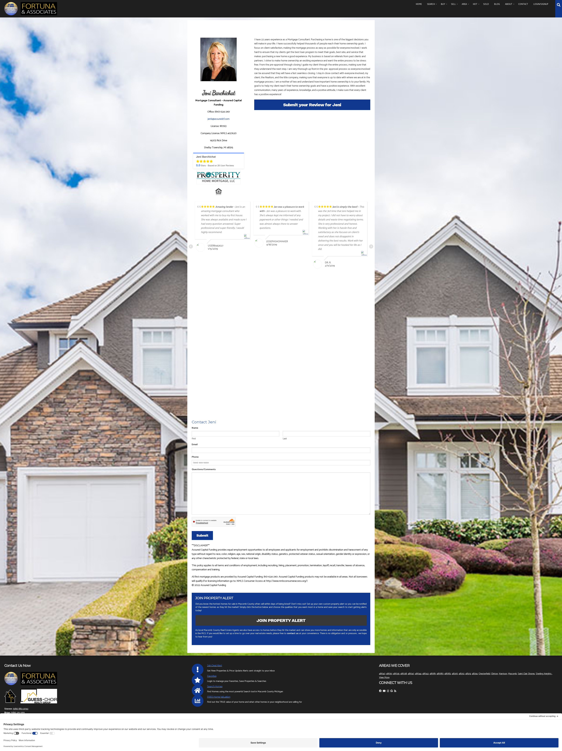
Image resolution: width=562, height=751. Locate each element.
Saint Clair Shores (526, 674)
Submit (202, 535)
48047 (382, 674)
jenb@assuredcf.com (218, 119)
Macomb (512, 674)
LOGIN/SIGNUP (540, 4)
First (194, 438)
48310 (455, 674)
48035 (396, 674)
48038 (403, 674)
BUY (443, 4)
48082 (447, 674)
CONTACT (523, 4)
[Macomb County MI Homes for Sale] (30, 8)
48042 (425, 674)
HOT (475, 4)
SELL (453, 4)
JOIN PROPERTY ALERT (281, 620)
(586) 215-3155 (18, 713)
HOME (419, 4)
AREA (464, 4)
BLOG (497, 4)
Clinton (494, 674)
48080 (440, 674)
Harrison (503, 674)
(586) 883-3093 (20, 709)
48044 (418, 674)
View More (384, 677)
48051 (389, 674)
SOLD (486, 4)
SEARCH (431, 4)
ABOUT (508, 4)
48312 (461, 674)
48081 (433, 674)
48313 (468, 674)
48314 (475, 674)
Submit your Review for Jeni (312, 104)
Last (285, 438)
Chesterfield (484, 674)
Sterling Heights (544, 674)
